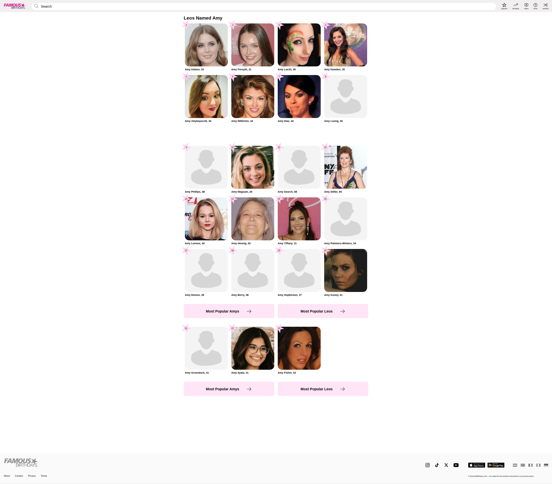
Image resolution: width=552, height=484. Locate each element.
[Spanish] (515, 465)
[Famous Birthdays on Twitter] (446, 465)
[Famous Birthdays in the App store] (476, 465)
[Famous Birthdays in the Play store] (496, 465)
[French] (530, 465)
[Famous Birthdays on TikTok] (437, 465)
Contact (19, 476)
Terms (44, 476)
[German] (546, 465)
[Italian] (538, 465)
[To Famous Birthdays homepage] (14, 6)
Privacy (32, 476)
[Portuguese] (523, 465)
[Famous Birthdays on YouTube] (457, 465)
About (7, 476)
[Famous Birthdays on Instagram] (427, 465)
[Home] (139, 463)
